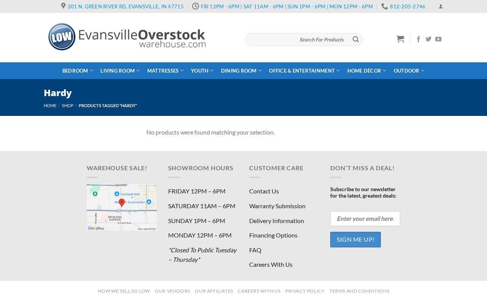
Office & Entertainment (302, 71)
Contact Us (264, 191)
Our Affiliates (214, 291)
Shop (67, 105)
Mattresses (163, 71)
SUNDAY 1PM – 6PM (196, 220)
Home (50, 105)
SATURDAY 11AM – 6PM (202, 205)
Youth (199, 71)
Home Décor (364, 71)
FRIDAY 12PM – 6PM (197, 191)
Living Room (117, 71)
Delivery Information (276, 220)
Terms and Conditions (359, 291)
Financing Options (273, 235)
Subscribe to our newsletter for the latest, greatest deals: (363, 192)
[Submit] (355, 39)
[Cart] (400, 38)
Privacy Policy (305, 291)
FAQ (255, 249)
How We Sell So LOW (124, 291)
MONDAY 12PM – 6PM (200, 235)
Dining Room (239, 71)
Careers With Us (271, 264)
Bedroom (75, 71)
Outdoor (407, 71)
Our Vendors (172, 291)
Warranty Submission (277, 205)
